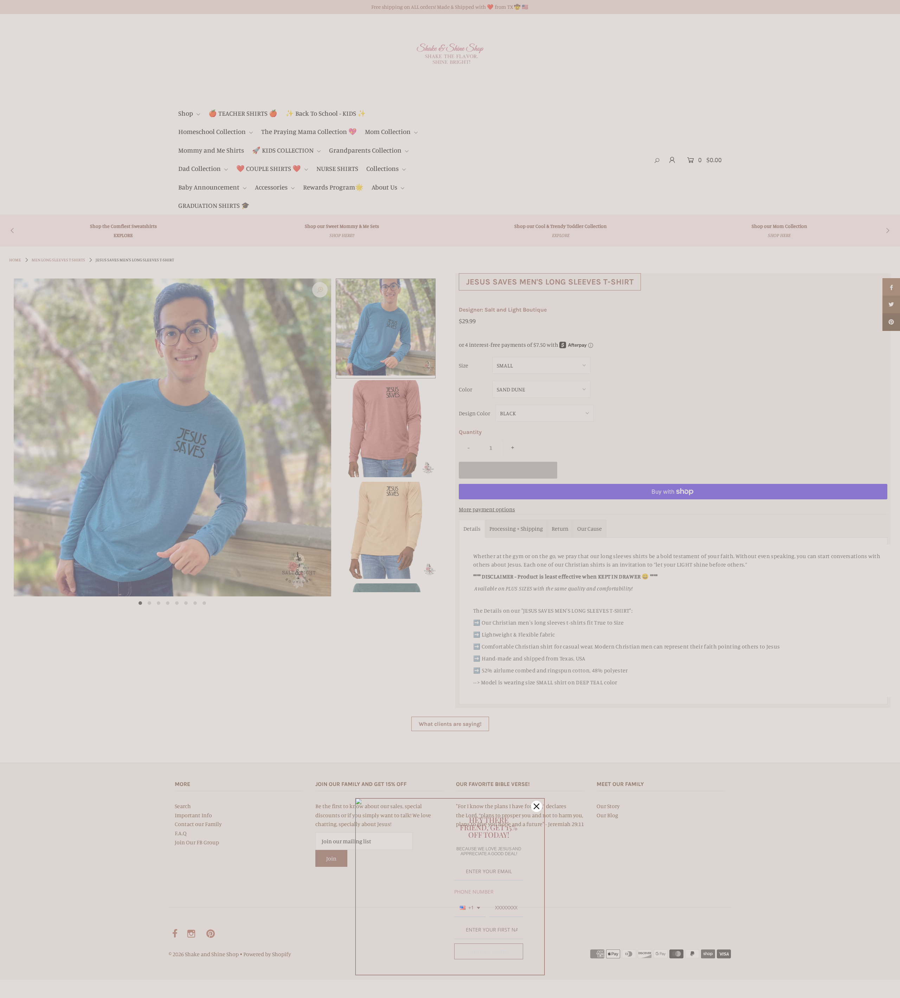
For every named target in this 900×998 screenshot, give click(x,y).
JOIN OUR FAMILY (489, 951)
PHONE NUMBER (474, 891)
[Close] (536, 806)
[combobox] (470, 908)
